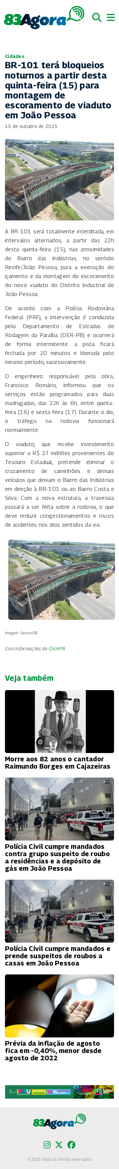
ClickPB (57, 648)
